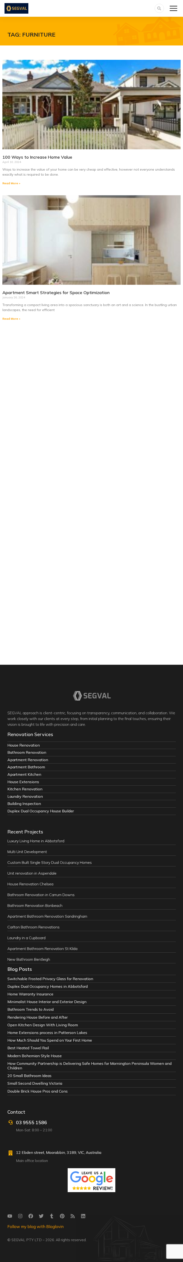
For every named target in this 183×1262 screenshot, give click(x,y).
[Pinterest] (62, 1216)
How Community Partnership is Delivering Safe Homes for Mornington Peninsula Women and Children (89, 1065)
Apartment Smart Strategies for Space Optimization (56, 292)
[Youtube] (9, 1216)
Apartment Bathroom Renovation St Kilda (42, 948)
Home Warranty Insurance (30, 994)
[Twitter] (41, 1216)
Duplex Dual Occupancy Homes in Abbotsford (47, 986)
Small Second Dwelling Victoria (34, 1083)
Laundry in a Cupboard (26, 938)
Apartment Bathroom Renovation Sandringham (47, 916)
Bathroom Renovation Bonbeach (34, 905)
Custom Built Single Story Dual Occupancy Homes (49, 862)
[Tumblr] (51, 1216)
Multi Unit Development (27, 852)
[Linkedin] (83, 1216)
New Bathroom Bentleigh (28, 959)
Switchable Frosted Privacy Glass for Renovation (50, 978)
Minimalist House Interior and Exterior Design (46, 1001)
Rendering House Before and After (37, 1017)
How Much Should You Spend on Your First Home (49, 1040)
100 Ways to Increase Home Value (37, 157)
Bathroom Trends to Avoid (30, 1009)
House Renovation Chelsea (30, 884)
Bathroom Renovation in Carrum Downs (41, 895)
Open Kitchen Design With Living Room (42, 1024)
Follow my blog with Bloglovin (35, 1226)
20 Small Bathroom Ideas (29, 1075)
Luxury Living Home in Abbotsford (35, 841)
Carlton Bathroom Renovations (33, 927)
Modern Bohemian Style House (34, 1055)
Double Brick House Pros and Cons (37, 1091)
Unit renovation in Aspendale (31, 873)
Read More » (11, 183)
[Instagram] (20, 1216)
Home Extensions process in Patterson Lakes (47, 1032)
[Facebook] (30, 1216)
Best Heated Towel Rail (28, 1047)
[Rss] (72, 1216)
